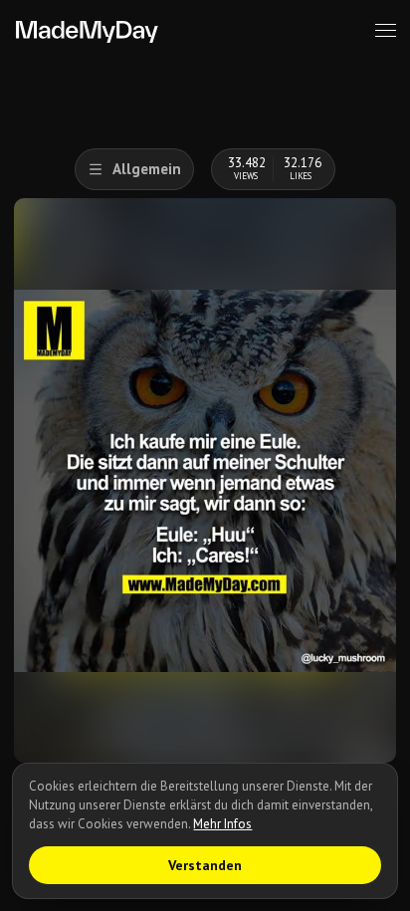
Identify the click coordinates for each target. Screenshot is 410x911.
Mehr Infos (222, 823)
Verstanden (205, 865)
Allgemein (146, 168)
